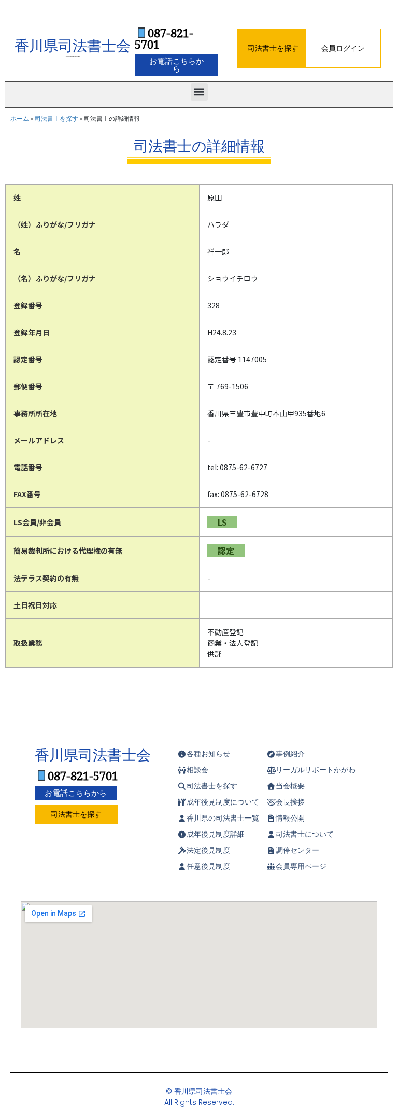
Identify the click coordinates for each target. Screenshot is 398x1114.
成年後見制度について (223, 802)
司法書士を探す (56, 118)
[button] (199, 92)
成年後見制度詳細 (216, 834)
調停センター (297, 850)
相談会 (197, 770)
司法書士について (305, 834)
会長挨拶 (290, 802)
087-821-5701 (164, 39)
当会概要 (290, 786)
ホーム (19, 118)
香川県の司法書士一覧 (223, 818)
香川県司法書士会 (73, 47)
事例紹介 (290, 754)
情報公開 (290, 818)
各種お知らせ (208, 754)
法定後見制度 (208, 850)
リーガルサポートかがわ (316, 770)
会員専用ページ (301, 866)
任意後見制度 (208, 866)
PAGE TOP (381, 1067)
